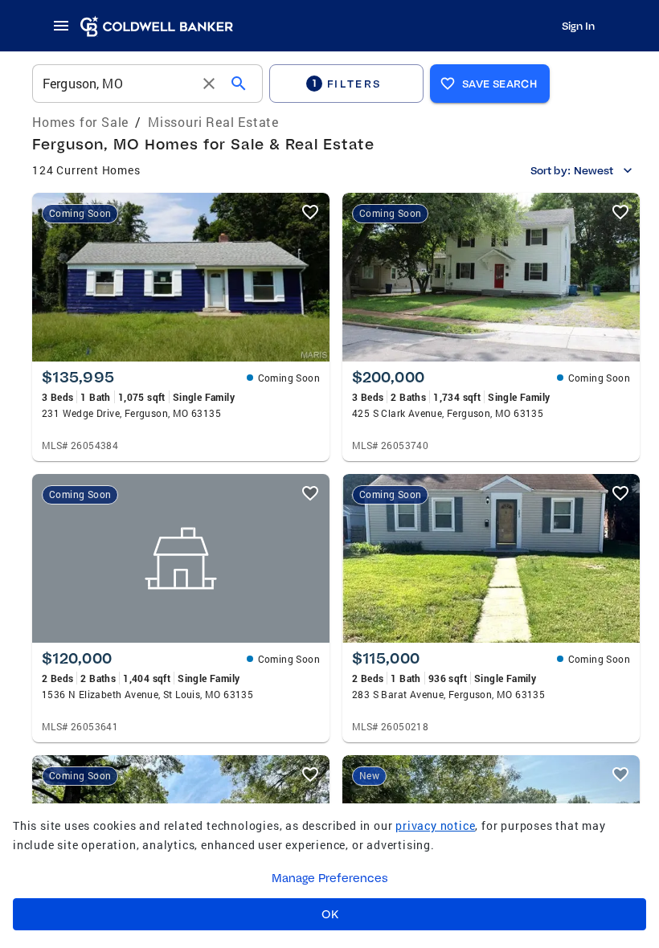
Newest (593, 170)
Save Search (499, 83)
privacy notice (435, 825)
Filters (347, 83)
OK (329, 914)
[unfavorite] (310, 212)
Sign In (578, 25)
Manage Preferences (330, 878)
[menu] (65, 25)
